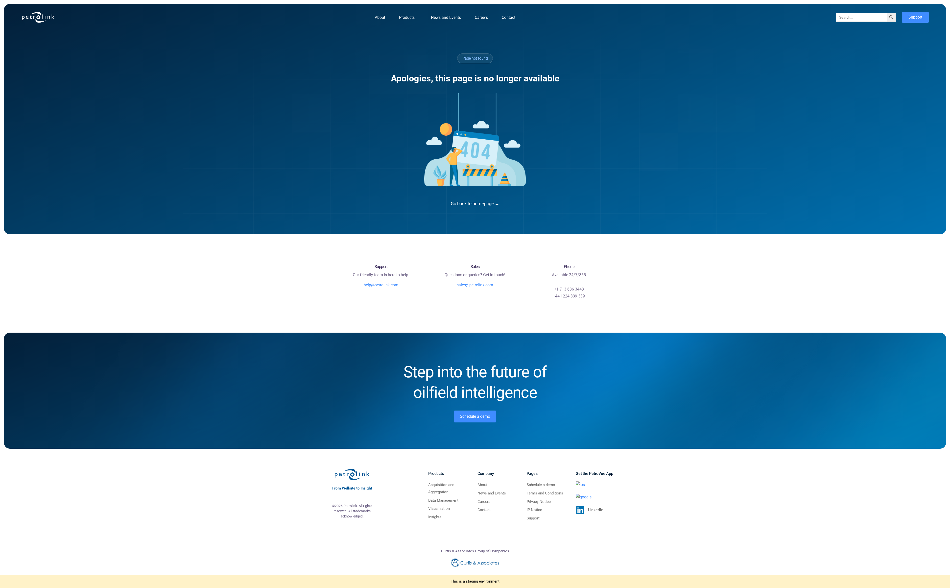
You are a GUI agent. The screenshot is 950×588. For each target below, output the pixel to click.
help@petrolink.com (381, 285)
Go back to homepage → (475, 203)
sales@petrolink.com (475, 285)
